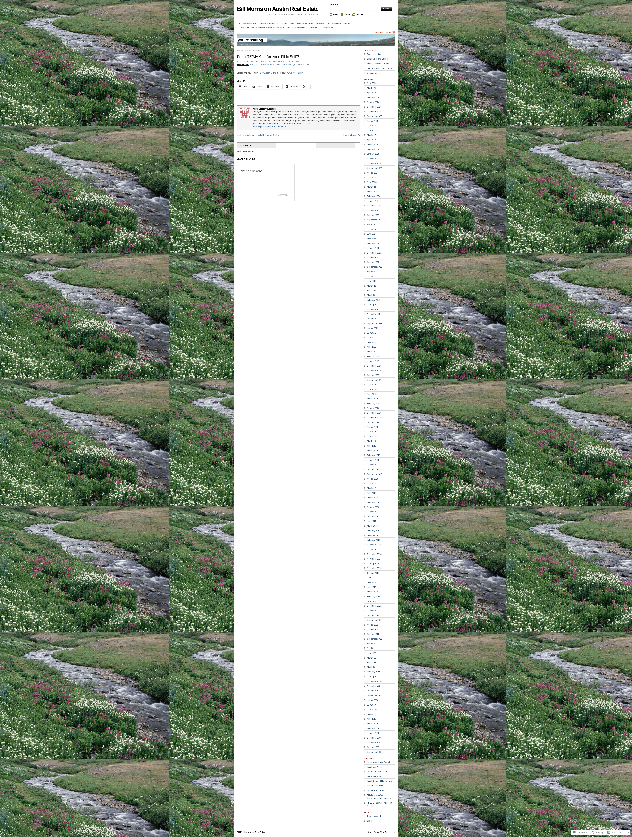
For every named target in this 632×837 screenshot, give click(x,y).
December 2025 (374, 107)
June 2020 (372, 389)
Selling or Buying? (248, 23)
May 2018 (371, 488)
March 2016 (372, 535)
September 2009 (374, 752)
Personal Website (375, 786)
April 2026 (371, 93)
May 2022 (371, 286)
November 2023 (374, 210)
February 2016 (373, 540)
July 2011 (371, 648)
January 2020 (373, 408)
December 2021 (374, 309)
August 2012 (372, 625)
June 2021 (372, 337)
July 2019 (371, 432)
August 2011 (372, 644)
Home (335, 15)
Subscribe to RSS (382, 32)
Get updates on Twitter (377, 771)
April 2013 (371, 587)
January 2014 (373, 564)
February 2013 (373, 596)
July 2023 (371, 229)
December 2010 (374, 681)
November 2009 (374, 742)
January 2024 (373, 201)
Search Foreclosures (376, 790)
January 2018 (373, 507)
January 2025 (373, 154)
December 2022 (374, 253)
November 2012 (374, 611)
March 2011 (372, 667)
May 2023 (371, 239)
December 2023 (374, 206)
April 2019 (371, 446)
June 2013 (372, 578)
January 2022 (373, 304)
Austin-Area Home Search (378, 762)
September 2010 (374, 695)
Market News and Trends (378, 64)
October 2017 (373, 516)
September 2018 (374, 474)
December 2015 (374, 545)
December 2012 (374, 606)
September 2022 (374, 267)
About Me (320, 23)
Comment (283, 194)
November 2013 (374, 568)
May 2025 (371, 135)
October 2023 (373, 215)
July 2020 (371, 385)
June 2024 (372, 182)
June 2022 (372, 281)
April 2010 (371, 719)
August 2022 (372, 272)
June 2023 (372, 234)
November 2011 (374, 629)
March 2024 (372, 192)
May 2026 (371, 88)
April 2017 (371, 521)
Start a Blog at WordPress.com (381, 832)
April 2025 (371, 140)
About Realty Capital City (321, 28)
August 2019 (372, 427)
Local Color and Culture (377, 59)
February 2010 (373, 728)
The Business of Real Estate (252, 50)
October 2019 (373, 422)
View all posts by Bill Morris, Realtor (269, 126)
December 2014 (374, 554)
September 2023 (374, 220)
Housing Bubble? (351, 135)
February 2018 (373, 502)
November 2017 (374, 512)
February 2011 (373, 672)
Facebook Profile (374, 767)
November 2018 (374, 465)
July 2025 (371, 126)
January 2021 (373, 361)
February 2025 (373, 149)
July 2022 (371, 276)
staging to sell (301, 65)
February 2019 (373, 455)
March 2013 (372, 592)
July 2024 (371, 177)
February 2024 (373, 196)
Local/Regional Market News (380, 781)
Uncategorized (373, 73)
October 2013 (373, 573)
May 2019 (371, 441)
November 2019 (374, 417)
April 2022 (371, 290)
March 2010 (372, 724)
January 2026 (373, 102)
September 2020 (374, 380)
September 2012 (374, 620)
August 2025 (372, 121)
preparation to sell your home (278, 65)
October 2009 (373, 747)
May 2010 (371, 714)
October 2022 (373, 262)
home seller (256, 65)
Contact (359, 15)
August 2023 (372, 224)
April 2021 (371, 347)
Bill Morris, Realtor (257, 61)
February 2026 (373, 97)
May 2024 (371, 187)
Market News (288, 23)
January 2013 (373, 601)
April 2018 (371, 493)
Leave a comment (294, 61)
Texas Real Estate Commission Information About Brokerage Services (272, 28)
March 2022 (372, 295)
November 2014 (374, 559)
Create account (374, 816)
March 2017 (372, 526)
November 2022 (374, 257)
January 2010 (373, 733)
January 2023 (373, 248)
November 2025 (374, 111)
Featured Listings (374, 54)
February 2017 (373, 531)
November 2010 (374, 686)
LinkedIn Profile (374, 776)
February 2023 (373, 243)
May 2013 (371, 582)
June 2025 (372, 130)
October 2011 (373, 634)
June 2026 (372, 83)
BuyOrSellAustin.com (293, 73)
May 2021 (371, 342)
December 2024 (374, 159)
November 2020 (374, 370)
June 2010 (372, 709)
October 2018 (373, 469)
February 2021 (373, 356)
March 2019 (372, 451)
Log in (370, 821)
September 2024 (374, 168)
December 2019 (374, 413)
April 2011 (371, 662)
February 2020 (373, 403)
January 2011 (373, 676)
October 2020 (373, 375)
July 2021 (371, 333)
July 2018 (371, 483)
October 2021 (373, 319)
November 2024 (374, 163)
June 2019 (372, 436)
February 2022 (373, 300)
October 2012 (373, 615)
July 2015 (371, 549)
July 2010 (371, 705)
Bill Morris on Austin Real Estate (278, 8)
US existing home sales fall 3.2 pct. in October (258, 135)
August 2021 (372, 328)
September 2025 (374, 116)
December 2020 (374, 366)
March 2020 (372, 399)
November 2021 (374, 314)
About (347, 15)
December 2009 (374, 738)
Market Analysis (305, 23)
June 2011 (371, 653)
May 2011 (371, 658)
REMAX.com (264, 73)
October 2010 (373, 691)
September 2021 (374, 323)
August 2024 (372, 173)
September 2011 (374, 639)
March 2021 (372, 352)
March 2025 (372, 144)
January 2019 (373, 460)
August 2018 (372, 479)
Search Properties (269, 23)
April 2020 (371, 394)
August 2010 (372, 700)
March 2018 (372, 497)
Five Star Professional (339, 23)
